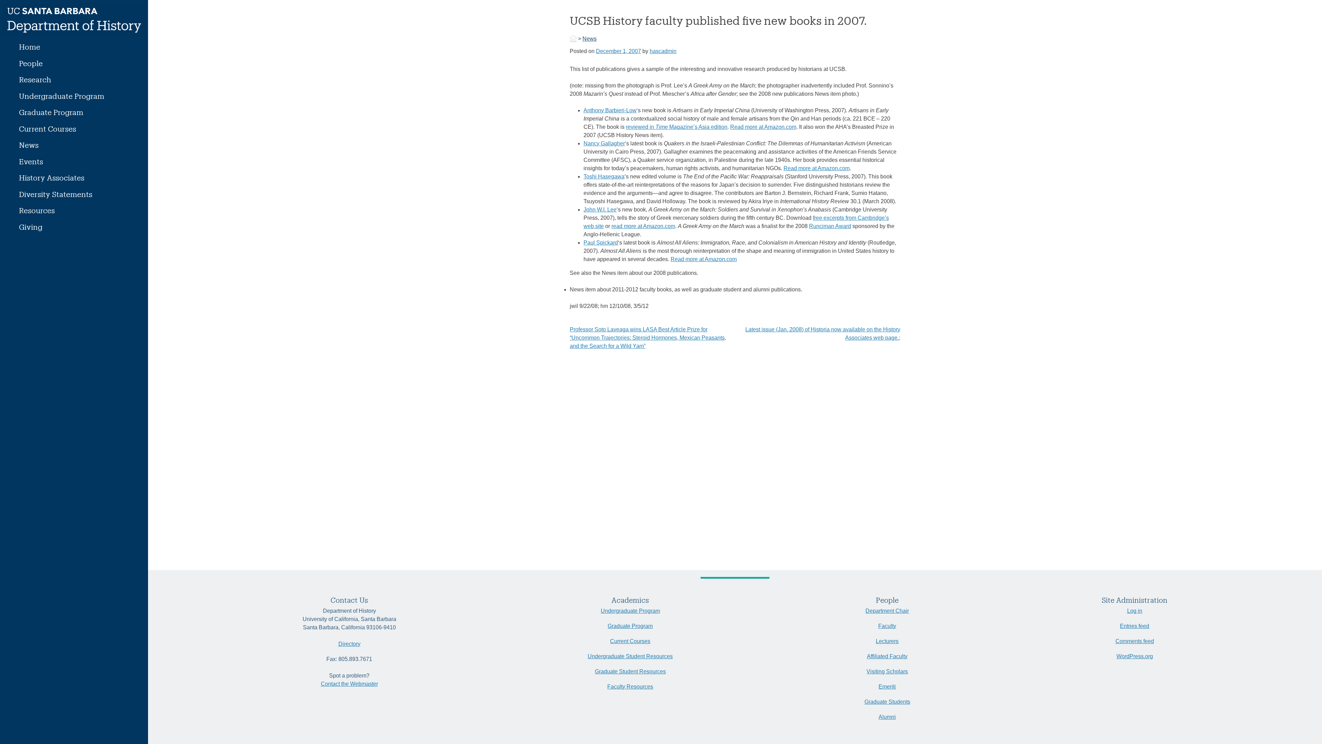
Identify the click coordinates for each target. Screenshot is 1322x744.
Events (31, 161)
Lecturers (887, 641)
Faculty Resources (630, 687)
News (29, 145)
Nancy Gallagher (604, 143)
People (31, 63)
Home (29, 46)
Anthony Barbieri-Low (610, 110)
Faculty (887, 626)
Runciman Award (830, 226)
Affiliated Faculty (887, 656)
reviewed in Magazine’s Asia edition (676, 127)
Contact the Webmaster (349, 684)
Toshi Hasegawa (604, 176)
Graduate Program (51, 112)
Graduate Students (887, 702)
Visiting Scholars (887, 671)
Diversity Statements (55, 194)
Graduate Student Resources (630, 671)
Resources (37, 210)
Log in (1134, 611)
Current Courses (47, 128)
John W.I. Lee (600, 210)
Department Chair (887, 611)
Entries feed (1134, 626)
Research (35, 79)
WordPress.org (1134, 656)
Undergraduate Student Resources (630, 656)
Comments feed (1134, 641)
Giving (30, 227)
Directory (349, 644)
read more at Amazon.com (643, 226)
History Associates (51, 177)
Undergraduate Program (61, 96)
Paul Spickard (601, 243)
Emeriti (887, 687)
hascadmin (663, 51)
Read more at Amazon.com (763, 127)
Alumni (887, 717)
